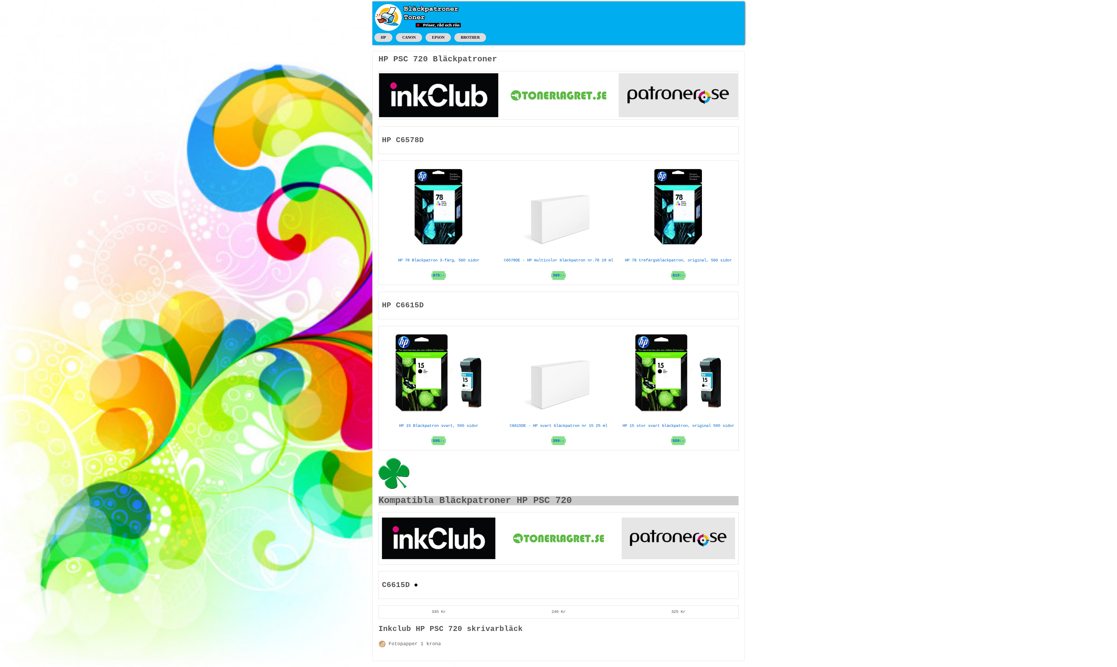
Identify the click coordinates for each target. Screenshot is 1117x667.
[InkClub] (438, 95)
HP (383, 37)
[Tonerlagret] (558, 95)
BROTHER (470, 37)
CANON (409, 37)
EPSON (438, 37)
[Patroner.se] (678, 95)
